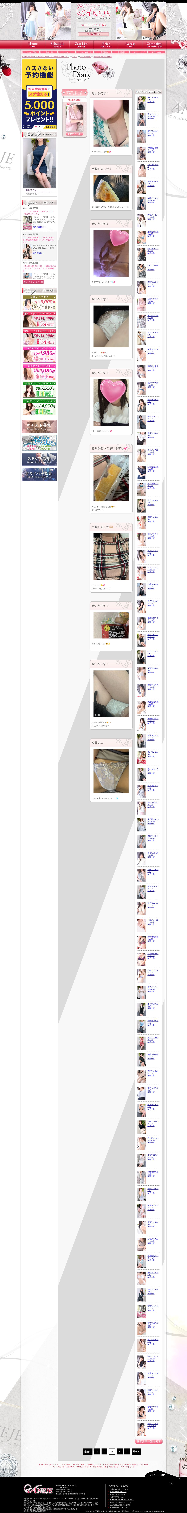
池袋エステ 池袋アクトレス (119, 1489)
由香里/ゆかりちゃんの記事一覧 (153, 956)
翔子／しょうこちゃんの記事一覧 (153, 1426)
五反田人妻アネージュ (47, 1464)
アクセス (99, 1464)
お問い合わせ (157, 52)
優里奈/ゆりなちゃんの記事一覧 (153, 620)
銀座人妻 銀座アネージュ (118, 1492)
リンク (132, 1467)
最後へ (136, 1451)
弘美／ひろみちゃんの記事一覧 (153, 1241)
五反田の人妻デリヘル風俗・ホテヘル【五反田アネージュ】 (45, 57)
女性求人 (80, 1467)
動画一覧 (49, 52)
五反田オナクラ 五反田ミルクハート (122, 1499)
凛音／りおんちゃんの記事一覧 (153, 116)
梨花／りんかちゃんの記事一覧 (153, 200)
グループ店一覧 (85, 52)
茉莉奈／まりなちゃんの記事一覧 (153, 368)
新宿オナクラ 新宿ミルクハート (120, 1502)
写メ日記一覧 (85, 57)
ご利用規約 (103, 52)
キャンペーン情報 (111, 1464)
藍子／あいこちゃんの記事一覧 (153, 637)
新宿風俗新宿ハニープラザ (119, 1507)
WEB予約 (124, 1467)
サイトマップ (139, 52)
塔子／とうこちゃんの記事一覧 (153, 989)
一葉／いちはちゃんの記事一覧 (153, 922)
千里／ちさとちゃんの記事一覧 (153, 536)
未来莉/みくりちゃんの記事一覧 (153, 721)
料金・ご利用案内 (87, 1464)
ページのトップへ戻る (161, 1473)
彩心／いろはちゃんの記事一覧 (153, 452)
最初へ (87, 1451)
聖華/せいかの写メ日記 (103, 57)
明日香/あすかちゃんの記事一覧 (153, 821)
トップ (74, 57)
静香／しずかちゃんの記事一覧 (153, 217)
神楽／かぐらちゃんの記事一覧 (153, 1358)
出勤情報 (67, 1464)
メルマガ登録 (31, 52)
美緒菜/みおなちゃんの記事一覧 (153, 150)
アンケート (67, 52)
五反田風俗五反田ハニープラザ (120, 1505)
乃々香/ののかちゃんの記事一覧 (153, 1140)
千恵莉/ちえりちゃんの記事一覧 (153, 1258)
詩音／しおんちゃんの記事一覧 (153, 570)
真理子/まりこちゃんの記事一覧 (153, 838)
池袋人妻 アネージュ (117, 1497)
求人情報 (121, 52)
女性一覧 (76, 1464)
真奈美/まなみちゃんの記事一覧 (153, 687)
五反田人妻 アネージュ (117, 1494)
